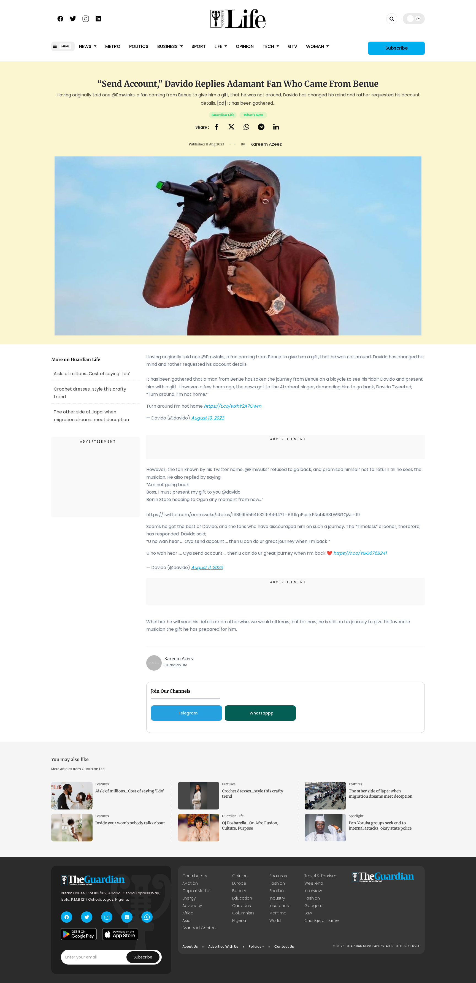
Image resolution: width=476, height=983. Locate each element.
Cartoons (241, 905)
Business (168, 46)
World (275, 920)
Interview (313, 890)
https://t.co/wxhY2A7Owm (232, 406)
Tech (269, 46)
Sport (198, 46)
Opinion (245, 46)
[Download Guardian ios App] (120, 934)
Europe (239, 883)
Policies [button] (255, 946)
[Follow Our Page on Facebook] (60, 18)
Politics (138, 46)
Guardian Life (223, 115)
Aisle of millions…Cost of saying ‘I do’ (92, 373)
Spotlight (356, 816)
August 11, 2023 (207, 567)
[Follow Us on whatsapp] (147, 917)
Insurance (279, 905)
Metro (112, 46)
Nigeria (239, 920)
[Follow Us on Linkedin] (98, 18)
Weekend (313, 883)
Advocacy (192, 905)
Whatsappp (262, 713)
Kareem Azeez (179, 659)
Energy (189, 898)
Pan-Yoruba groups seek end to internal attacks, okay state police (380, 825)
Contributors (194, 876)
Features (102, 784)
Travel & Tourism (320, 876)
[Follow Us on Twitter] (73, 18)
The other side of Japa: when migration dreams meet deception (380, 794)
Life (219, 46)
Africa (187, 913)
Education (242, 898)
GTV (292, 46)
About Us (190, 946)
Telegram (188, 713)
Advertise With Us (223, 946)
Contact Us (284, 946)
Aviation (190, 883)
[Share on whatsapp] (246, 127)
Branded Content (199, 928)
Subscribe (396, 48)
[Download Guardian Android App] (79, 934)
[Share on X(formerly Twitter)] (231, 127)
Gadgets (313, 905)
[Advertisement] (95, 477)
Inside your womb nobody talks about (130, 822)
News (86, 46)
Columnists (243, 913)
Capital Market (196, 890)
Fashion (277, 883)
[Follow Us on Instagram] (85, 18)
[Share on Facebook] (216, 127)
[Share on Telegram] (261, 127)
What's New (253, 115)
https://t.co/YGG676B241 (359, 553)
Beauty (239, 890)
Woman (315, 46)
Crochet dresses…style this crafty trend (90, 393)
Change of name (321, 920)
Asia (186, 920)
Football (277, 890)
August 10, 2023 (207, 418)
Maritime (277, 913)
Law (308, 913)
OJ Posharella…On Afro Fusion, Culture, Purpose (250, 825)
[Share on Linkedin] (276, 127)
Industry (277, 898)
